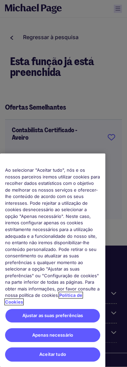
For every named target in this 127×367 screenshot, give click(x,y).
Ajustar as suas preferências (52, 315)
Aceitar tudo (52, 354)
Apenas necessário (52, 335)
